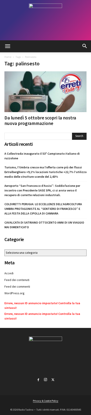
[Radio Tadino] (45, 20)
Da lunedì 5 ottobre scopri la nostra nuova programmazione (40, 120)
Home (7, 56)
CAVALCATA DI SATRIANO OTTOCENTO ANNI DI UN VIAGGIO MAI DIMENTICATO (44, 224)
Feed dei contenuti (16, 280)
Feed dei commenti (17, 286)
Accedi (8, 273)
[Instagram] (45, 378)
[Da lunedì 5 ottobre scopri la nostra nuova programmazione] (45, 91)
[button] (7, 46)
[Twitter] (53, 379)
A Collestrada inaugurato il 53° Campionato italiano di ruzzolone (42, 156)
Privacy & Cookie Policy (45, 400)
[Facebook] (38, 379)
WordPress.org (14, 293)
